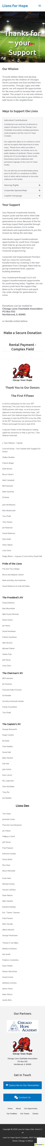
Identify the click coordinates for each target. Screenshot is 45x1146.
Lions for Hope (15, 6)
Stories (35, 1113)
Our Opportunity (30, 1108)
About (18, 1108)
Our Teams (24, 1113)
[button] (22, 120)
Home (10, 1108)
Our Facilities (12, 1113)
